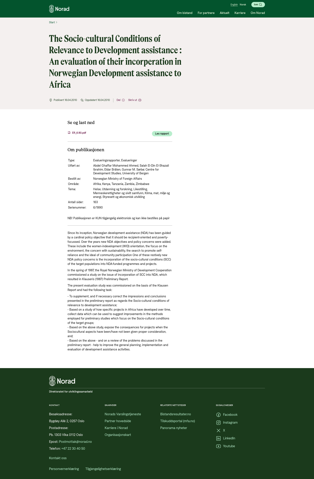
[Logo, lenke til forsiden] (59, 9)
